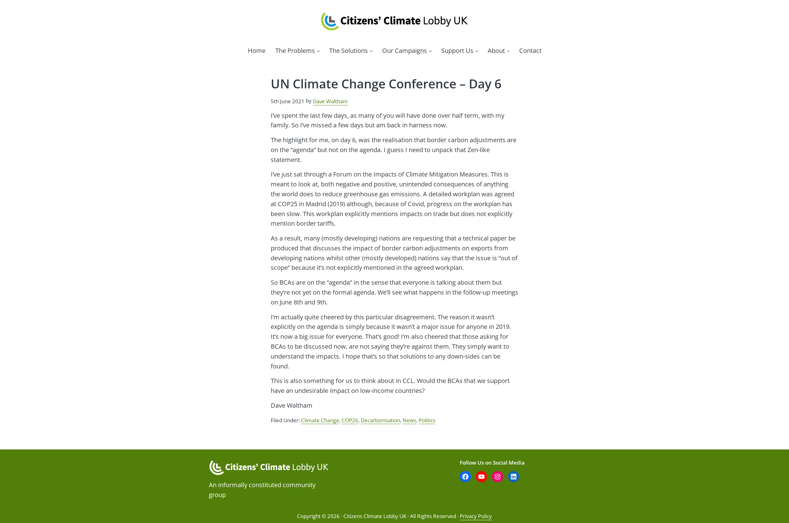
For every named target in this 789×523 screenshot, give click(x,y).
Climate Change (320, 419)
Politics (427, 419)
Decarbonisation (380, 419)
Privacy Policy (476, 516)
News (409, 419)
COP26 (350, 419)
